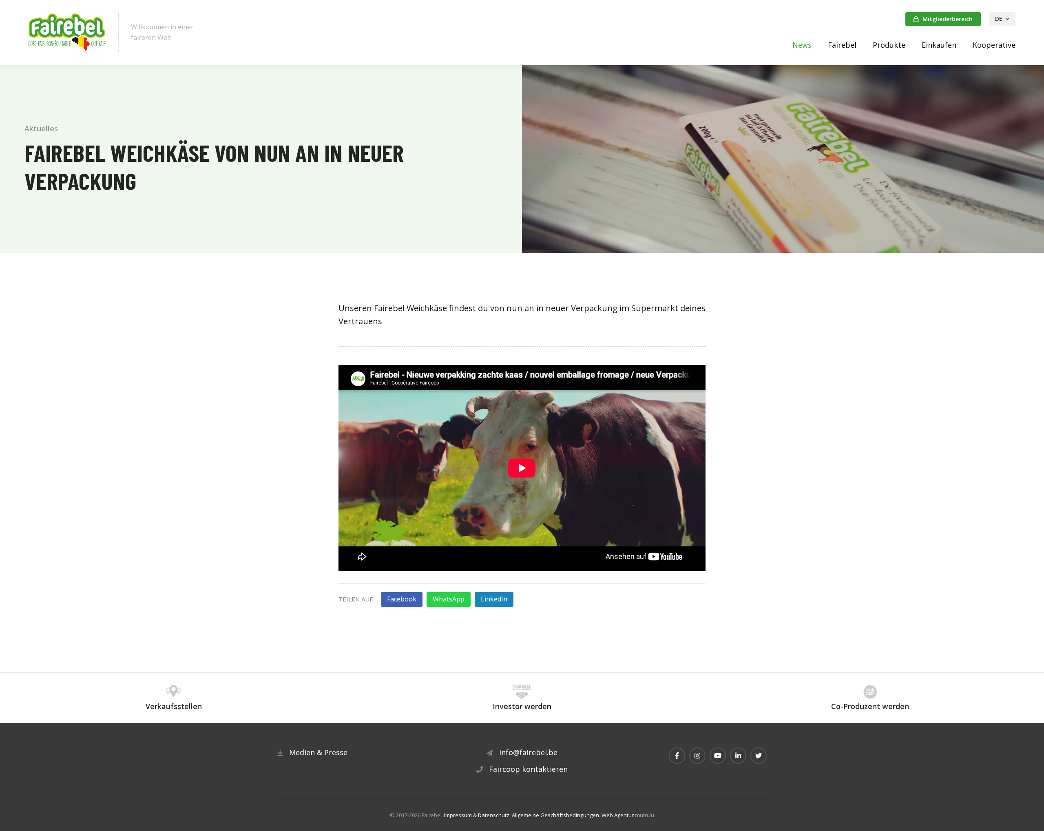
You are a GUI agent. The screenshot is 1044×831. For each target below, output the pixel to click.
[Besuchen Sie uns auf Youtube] (718, 755)
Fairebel (842, 45)
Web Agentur (618, 815)
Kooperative (994, 45)
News (802, 45)
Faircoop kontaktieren (528, 769)
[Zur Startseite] (67, 32)
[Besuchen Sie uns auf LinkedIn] (738, 755)
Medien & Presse (318, 752)
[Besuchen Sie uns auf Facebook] (677, 755)
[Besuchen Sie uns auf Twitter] (758, 755)
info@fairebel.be (528, 752)
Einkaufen (939, 45)
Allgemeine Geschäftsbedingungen (555, 815)
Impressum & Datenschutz (476, 815)
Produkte (889, 45)
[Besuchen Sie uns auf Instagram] (697, 755)
